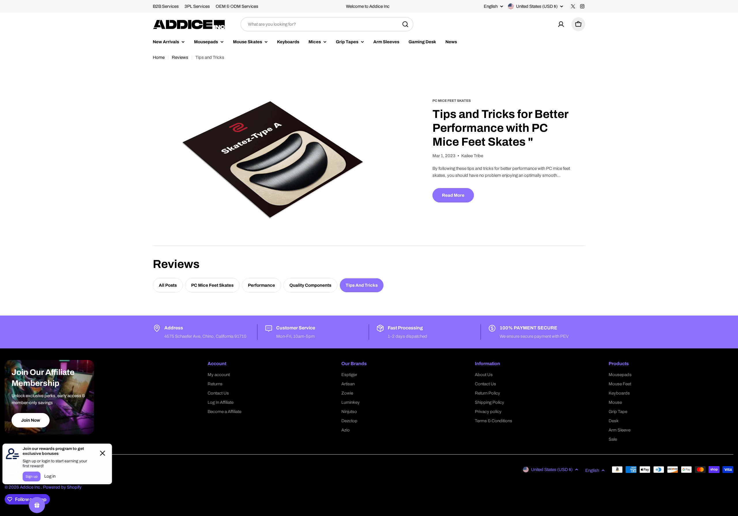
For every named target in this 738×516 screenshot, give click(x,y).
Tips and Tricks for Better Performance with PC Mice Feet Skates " (500, 128)
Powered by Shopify (62, 487)
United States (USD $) (537, 6)
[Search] (405, 24)
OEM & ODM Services (237, 6)
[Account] (561, 24)
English (491, 6)
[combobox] (326, 24)
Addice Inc (30, 487)
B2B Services (166, 6)
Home (159, 57)
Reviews (180, 57)
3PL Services (197, 6)
